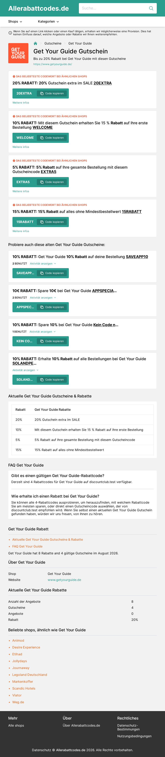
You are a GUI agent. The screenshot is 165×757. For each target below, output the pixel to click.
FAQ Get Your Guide (27, 546)
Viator (17, 695)
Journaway (20, 668)
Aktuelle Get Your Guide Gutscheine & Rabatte (47, 539)
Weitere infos (20, 102)
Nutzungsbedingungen (134, 736)
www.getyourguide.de (64, 580)
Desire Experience (26, 647)
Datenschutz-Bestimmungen (128, 727)
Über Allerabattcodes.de (81, 725)
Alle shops (16, 725)
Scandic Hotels (23, 688)
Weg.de (18, 702)
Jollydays (19, 661)
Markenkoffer (22, 681)
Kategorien (47, 21)
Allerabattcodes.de (38, 8)
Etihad (17, 654)
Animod (18, 640)
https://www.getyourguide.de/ (52, 64)
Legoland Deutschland (29, 675)
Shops (13, 21)
